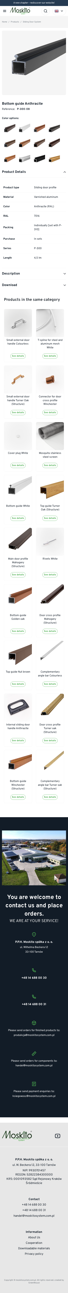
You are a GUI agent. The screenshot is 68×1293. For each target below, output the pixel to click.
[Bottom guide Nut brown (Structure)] (38, 144)
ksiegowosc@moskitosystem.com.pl (34, 1096)
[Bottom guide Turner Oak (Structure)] (53, 159)
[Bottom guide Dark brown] (53, 129)
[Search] (45, 11)
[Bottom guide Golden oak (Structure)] (23, 144)
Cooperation (34, 1243)
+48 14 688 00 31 (34, 1210)
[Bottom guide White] (23, 129)
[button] (4, 11)
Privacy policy (34, 1254)
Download (9, 285)
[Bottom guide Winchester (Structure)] (9, 159)
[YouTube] (57, 1136)
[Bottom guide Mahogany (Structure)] (53, 144)
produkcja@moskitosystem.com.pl (34, 1035)
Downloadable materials (34, 1248)
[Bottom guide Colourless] (23, 159)
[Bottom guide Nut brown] (9, 144)
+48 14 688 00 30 (34, 1205)
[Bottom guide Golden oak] (38, 129)
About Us (34, 1237)
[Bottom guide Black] (38, 159)
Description (11, 274)
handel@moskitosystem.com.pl (34, 1065)
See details (18, 356)
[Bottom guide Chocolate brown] (9, 129)
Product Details (14, 172)
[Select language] (59, 11)
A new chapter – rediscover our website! (34, 2)
